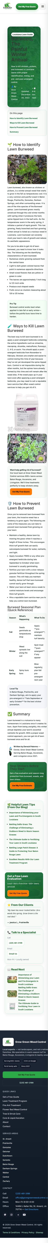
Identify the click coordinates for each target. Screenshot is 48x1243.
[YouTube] (24, 1214)
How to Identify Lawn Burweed (23, 118)
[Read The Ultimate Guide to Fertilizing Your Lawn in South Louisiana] (12, 1006)
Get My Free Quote (27, 6)
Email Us (13, 953)
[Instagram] (11, 1214)
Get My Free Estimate (22, 785)
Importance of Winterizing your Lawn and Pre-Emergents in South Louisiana (25, 816)
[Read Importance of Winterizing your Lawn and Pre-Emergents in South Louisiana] (12, 979)
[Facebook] (5, 1214)
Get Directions (31, 1209)
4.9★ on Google (30, 1061)
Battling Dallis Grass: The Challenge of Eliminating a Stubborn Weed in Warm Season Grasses (29, 993)
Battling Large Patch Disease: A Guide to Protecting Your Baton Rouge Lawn (23, 851)
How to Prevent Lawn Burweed (23, 127)
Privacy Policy (28, 1232)
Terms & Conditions (11, 1232)
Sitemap (39, 1232)
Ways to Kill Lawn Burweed (22, 123)
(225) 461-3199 (15, 943)
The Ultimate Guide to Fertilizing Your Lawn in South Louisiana (29, 1006)
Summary (14, 132)
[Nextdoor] (17, 1214)
